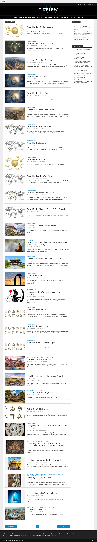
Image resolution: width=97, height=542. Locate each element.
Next (63, 526)
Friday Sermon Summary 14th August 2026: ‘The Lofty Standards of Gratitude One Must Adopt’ (83, 33)
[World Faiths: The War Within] (15, 179)
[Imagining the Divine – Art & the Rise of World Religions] (15, 429)
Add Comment (41, 29)
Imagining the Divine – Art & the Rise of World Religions (47, 426)
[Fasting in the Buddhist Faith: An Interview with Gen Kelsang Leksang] (15, 245)
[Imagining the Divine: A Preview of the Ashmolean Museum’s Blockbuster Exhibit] (15, 447)
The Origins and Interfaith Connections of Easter (83, 66)
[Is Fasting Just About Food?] (14, 480)
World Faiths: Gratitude (37, 309)
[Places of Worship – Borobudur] (15, 63)
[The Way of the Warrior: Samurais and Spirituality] (15, 295)
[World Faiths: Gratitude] (15, 313)
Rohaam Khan (77, 53)
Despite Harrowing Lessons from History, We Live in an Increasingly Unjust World (83, 81)
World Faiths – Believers (37, 76)
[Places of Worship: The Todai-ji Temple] (15, 262)
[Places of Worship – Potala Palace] (15, 229)
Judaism (39, 475)
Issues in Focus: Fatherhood (81, 39)
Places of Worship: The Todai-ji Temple (44, 259)
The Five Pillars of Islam (50, 491)
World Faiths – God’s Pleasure (40, 27)
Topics (15, 17)
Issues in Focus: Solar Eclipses (81, 37)
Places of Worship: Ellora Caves (40, 109)
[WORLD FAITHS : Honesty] (15, 412)
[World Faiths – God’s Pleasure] (15, 30)
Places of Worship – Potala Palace (41, 225)
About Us (80, 17)
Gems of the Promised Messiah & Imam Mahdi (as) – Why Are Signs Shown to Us (82, 72)
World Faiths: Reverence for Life (41, 192)
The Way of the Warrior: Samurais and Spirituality (43, 293)
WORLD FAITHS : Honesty (38, 409)
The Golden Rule (34, 275)
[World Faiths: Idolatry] (15, 163)
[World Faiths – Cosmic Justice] (15, 47)
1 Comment (41, 296)
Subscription (90, 4)
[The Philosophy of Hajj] (15, 513)
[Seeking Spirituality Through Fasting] (14, 496)
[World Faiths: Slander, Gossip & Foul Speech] (15, 212)
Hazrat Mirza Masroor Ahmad (27, 17)
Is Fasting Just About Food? (39, 477)
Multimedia (64, 17)
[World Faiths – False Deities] (15, 96)
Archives (72, 17)
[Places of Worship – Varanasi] (15, 363)
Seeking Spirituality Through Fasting (42, 493)
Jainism (41, 357)
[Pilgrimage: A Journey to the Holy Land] (14, 463)
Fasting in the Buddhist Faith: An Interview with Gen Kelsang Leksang (47, 243)
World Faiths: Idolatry (36, 159)
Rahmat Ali (77, 70)
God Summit (40, 17)
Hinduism (36, 357)
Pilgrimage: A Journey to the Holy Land (44, 460)
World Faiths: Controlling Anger (41, 343)
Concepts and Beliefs (46, 474)
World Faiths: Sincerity (37, 143)
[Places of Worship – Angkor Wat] (15, 396)
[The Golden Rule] (15, 279)
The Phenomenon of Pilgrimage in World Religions (45, 377)
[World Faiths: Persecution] (15, 329)
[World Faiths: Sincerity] (15, 146)
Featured (55, 474)
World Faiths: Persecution (38, 326)
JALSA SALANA (48, 17)
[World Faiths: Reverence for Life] (15, 196)
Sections (56, 17)
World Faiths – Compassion (39, 126)
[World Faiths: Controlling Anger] (15, 346)
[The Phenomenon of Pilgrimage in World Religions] (15, 379)
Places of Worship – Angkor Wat (41, 392)
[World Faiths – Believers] (15, 80)
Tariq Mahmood (78, 49)
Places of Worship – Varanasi (39, 359)
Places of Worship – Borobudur (40, 60)
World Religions (31, 25)
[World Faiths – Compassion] (15, 130)
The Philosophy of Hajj (37, 509)
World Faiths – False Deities (39, 93)
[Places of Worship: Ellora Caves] (15, 113)
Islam (29, 507)
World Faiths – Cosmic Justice (40, 43)
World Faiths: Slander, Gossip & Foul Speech (46, 209)
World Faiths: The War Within (39, 176)
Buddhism (30, 357)
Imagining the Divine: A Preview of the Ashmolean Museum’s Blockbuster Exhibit (45, 444)
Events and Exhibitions (33, 441)
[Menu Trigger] (1, 1)
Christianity (36, 474)
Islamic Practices (32, 475)
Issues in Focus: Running (80, 42)
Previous (11, 526)
